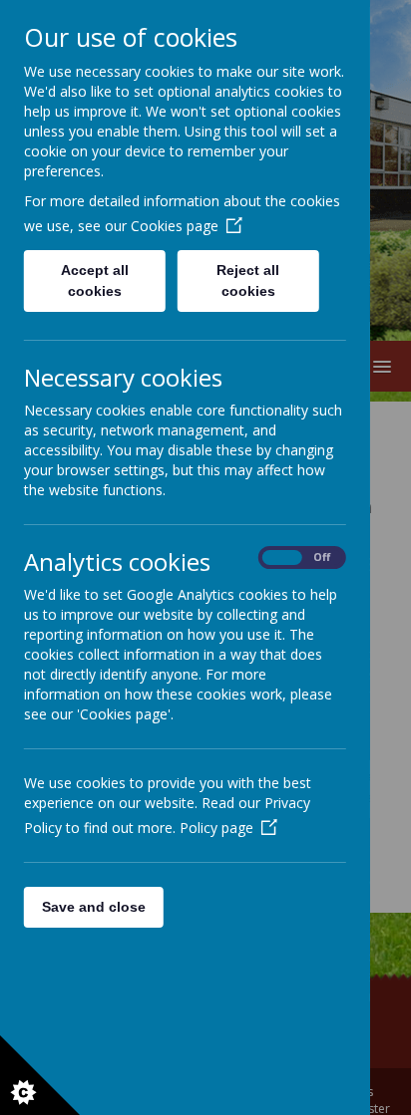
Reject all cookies (248, 280)
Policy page (216, 827)
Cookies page (174, 225)
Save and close (94, 907)
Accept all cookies (95, 280)
